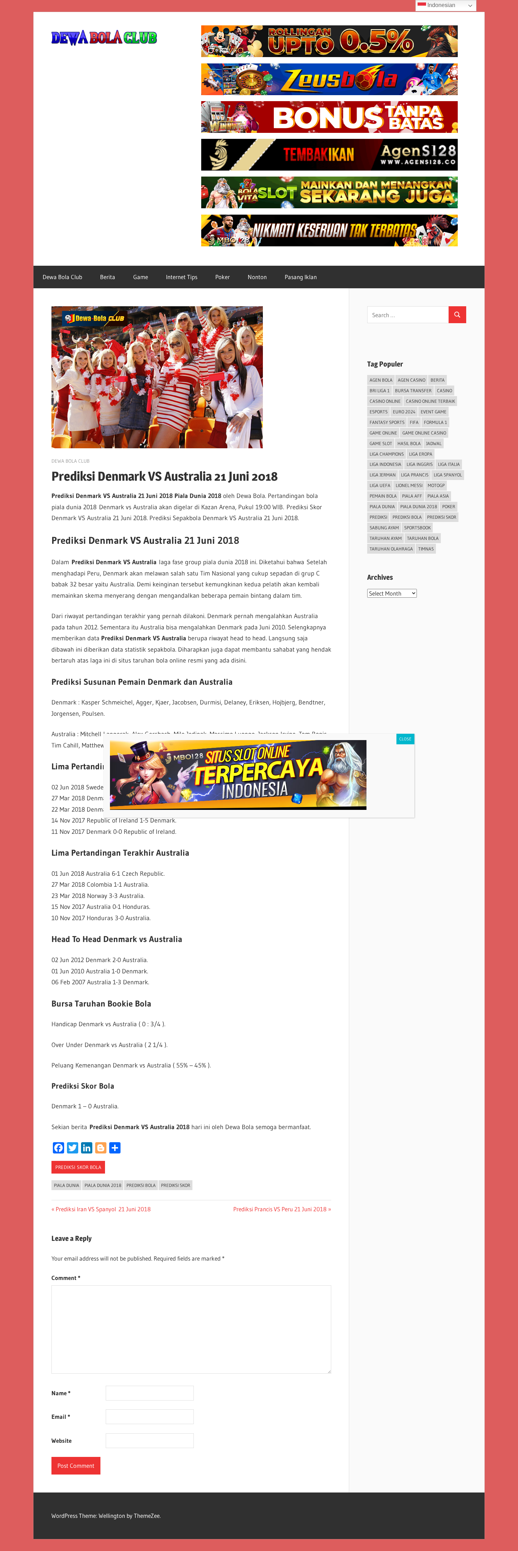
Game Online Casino (424, 433)
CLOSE (405, 738)
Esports (379, 411)
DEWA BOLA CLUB (70, 461)
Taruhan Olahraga (391, 549)
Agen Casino (411, 380)
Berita (107, 277)
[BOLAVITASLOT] (329, 206)
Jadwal (434, 443)
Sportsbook (417, 527)
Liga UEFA (380, 485)
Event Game (433, 411)
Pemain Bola (383, 496)
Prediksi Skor (175, 1185)
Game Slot (381, 443)
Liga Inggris (420, 464)
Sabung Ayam (384, 527)
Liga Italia (449, 464)
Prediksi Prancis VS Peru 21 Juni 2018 (280, 1209)
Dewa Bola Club (62, 277)
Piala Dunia (66, 1185)
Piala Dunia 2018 (103, 1185)
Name (60, 1393)
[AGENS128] (329, 168)
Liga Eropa (420, 454)
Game (140, 277)
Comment (65, 1277)
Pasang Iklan (301, 277)
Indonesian (440, 5)
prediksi (378, 517)
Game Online (383, 433)
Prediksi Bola (141, 1185)
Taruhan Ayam (386, 538)
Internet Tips (181, 277)
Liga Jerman (383, 475)
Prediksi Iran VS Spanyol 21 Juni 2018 (103, 1209)
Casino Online (385, 401)
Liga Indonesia (385, 464)
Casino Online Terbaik (430, 401)
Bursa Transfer (413, 390)
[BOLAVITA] (329, 55)
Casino (444, 390)
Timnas (426, 549)
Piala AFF (412, 496)
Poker (222, 277)
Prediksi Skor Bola (78, 1167)
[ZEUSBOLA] (329, 93)
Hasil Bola (409, 443)
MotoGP (436, 485)
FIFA (414, 422)
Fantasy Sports (387, 422)
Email (60, 1416)
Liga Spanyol (448, 475)
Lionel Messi (409, 485)
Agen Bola (381, 380)
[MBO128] (329, 244)
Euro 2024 (404, 411)
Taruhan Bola (423, 538)
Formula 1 (435, 422)
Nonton (257, 277)
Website (61, 1440)
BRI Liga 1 (380, 390)
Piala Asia (438, 496)
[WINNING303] (329, 130)
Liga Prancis (414, 475)
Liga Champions (387, 454)
